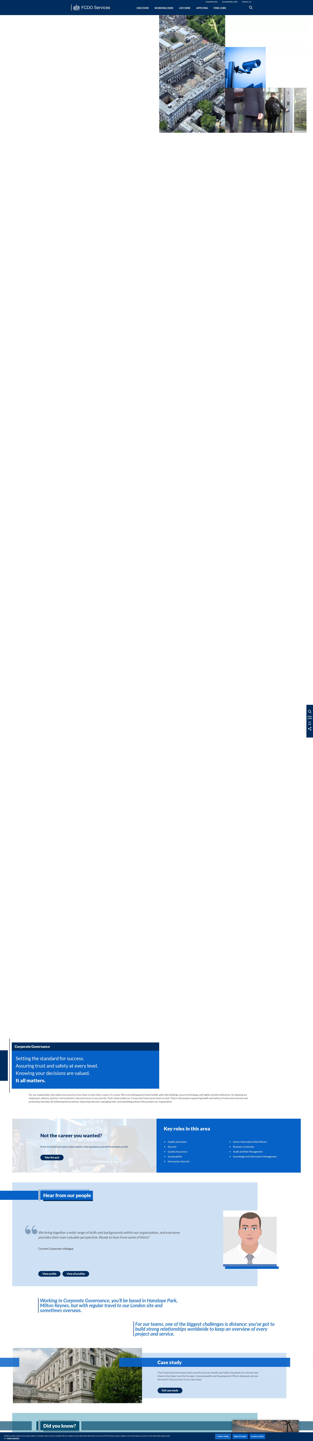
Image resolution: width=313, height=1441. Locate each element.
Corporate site (211, 2)
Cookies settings (223, 1436)
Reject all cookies (240, 1436)
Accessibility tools (229, 2)
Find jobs (220, 7)
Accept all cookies (257, 1436)
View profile (49, 1273)
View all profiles (76, 1273)
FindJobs (309, 717)
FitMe (309, 723)
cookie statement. (13, 1438)
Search (250, 7)
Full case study (170, 1390)
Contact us (246, 2)
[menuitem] (142, 11)
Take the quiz (52, 1157)
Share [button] (309, 728)
